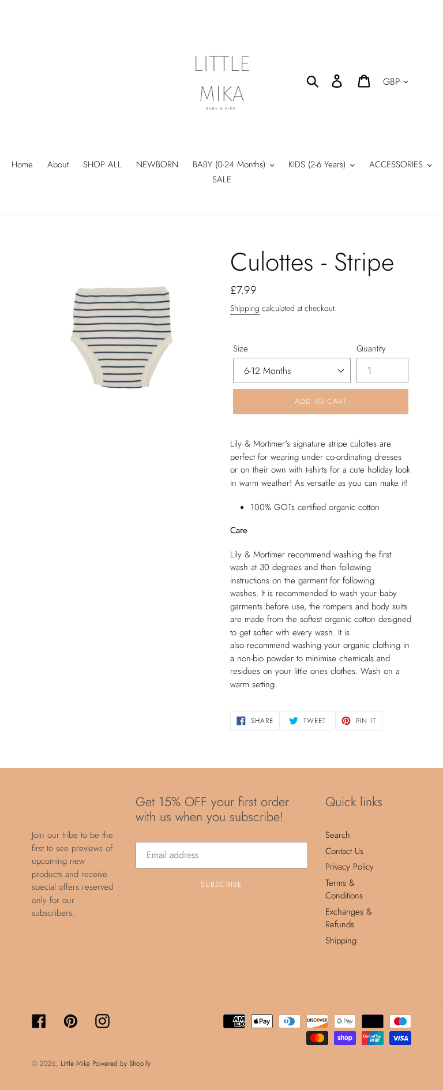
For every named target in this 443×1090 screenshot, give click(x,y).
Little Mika (76, 1063)
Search (337, 835)
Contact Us (344, 851)
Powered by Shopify (121, 1063)
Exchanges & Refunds (348, 918)
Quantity (371, 348)
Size (240, 348)
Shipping (245, 308)
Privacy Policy (349, 866)
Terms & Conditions (344, 889)
